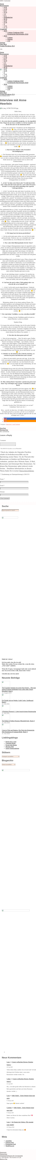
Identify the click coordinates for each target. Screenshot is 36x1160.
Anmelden (9, 1141)
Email (2, 485)
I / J (5, 14)
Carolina (9, 1107)
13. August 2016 (5, 95)
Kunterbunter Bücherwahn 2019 (17, 34)
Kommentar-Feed (11, 1144)
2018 (5, 36)
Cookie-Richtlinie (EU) (7, 46)
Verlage (2, 42)
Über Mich (3, 44)
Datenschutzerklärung (26, 471)
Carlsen (10, 37)
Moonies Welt (10, 746)
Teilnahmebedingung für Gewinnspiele (11, 1156)
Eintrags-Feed (10, 1142)
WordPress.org (10, 1146)
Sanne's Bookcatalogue (12, 748)
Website (2, 492)
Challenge (3, 29)
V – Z (5, 27)
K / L (5, 16)
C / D (5, 9)
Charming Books (11, 743)
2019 (5, 31)
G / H (5, 12)
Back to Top (3, 1159)
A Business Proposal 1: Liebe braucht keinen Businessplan (19, 711)
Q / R (5, 22)
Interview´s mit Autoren (13, 424)
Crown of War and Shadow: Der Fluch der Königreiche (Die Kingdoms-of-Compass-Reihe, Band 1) (18, 731)
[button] (5, 419)
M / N (5, 19)
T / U (5, 26)
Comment (3, 440)
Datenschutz (3, 1154)
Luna (8, 1062)
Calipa (8, 1079)
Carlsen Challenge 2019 (15, 32)
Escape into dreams (11, 745)
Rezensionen (4, 5)
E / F (5, 11)
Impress (10, 39)
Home (2, 4)
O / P (5, 21)
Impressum (3, 1152)
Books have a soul (11, 741)
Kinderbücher (8, 17)
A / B (5, 7)
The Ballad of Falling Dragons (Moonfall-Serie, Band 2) (18, 721)
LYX (8, 41)
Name (2, 479)
